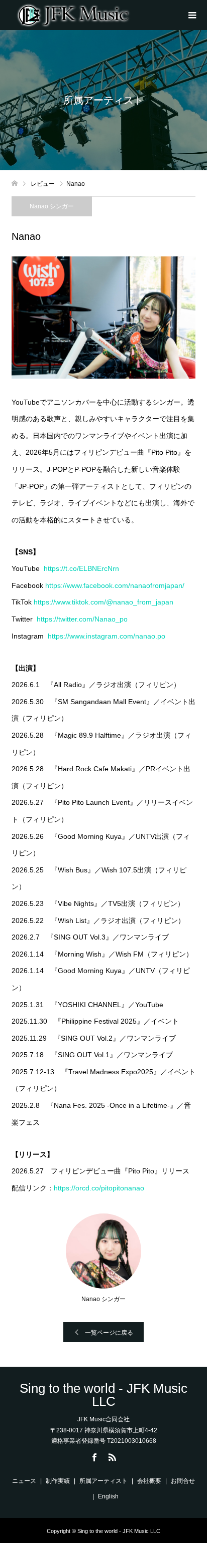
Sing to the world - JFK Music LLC (103, 1395)
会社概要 (149, 1480)
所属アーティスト (103, 1480)
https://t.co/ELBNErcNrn (81, 568)
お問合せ (183, 1480)
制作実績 (58, 1480)
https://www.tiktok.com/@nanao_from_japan (103, 602)
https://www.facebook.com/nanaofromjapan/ (114, 585)
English (108, 1496)
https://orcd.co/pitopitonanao (99, 1188)
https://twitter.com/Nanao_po (82, 619)
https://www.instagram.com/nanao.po (106, 636)
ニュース (24, 1480)
